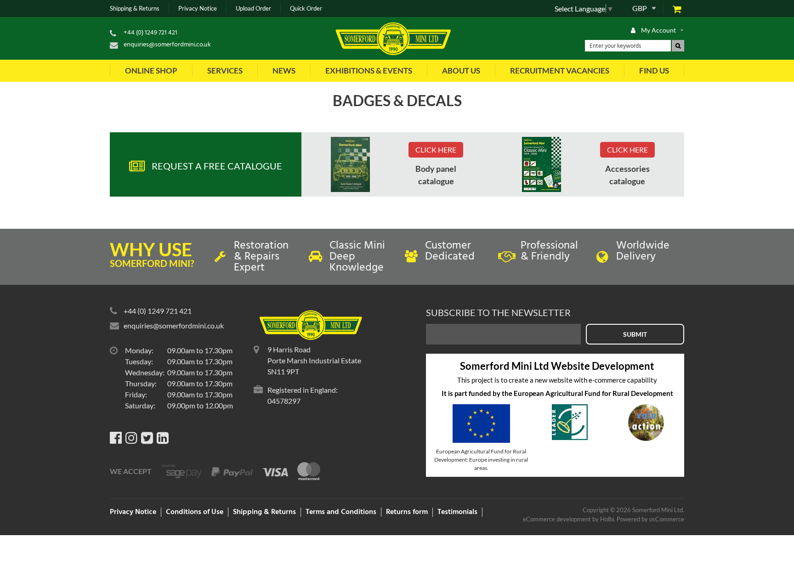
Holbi (607, 519)
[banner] (350, 164)
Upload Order (253, 8)
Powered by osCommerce (650, 519)
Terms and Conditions (341, 512)
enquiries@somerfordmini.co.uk (167, 45)
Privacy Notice (197, 8)
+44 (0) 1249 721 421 (150, 33)
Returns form (407, 512)
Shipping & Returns (134, 8)
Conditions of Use (194, 512)
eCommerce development (557, 519)
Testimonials (457, 512)
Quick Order (306, 8)
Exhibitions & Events (368, 70)
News (283, 70)
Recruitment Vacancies (559, 70)
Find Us (654, 70)
